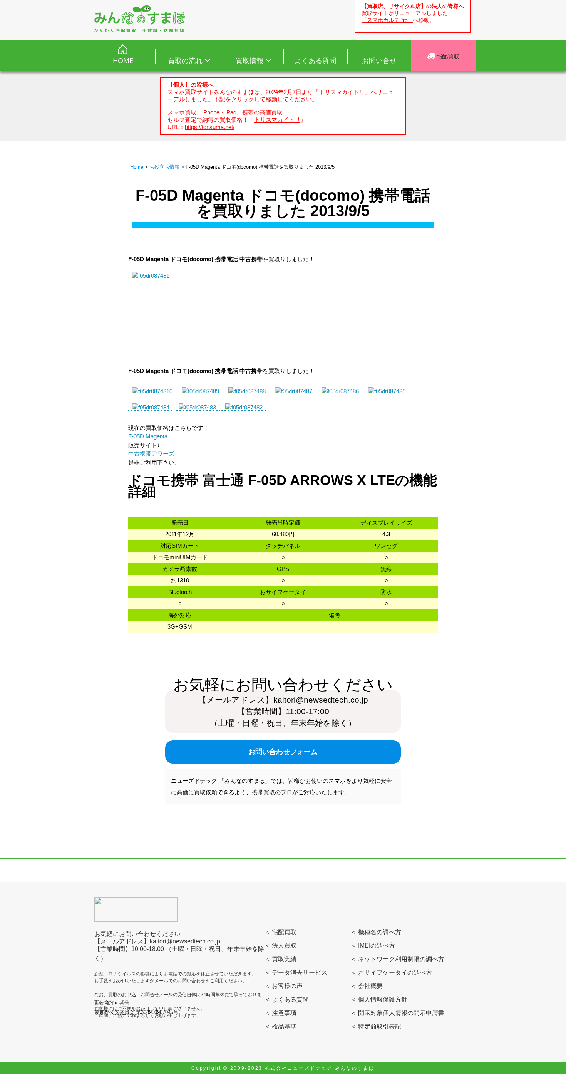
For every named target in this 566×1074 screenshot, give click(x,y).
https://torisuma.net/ (209, 127)
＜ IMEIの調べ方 (372, 945)
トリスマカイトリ (277, 119)
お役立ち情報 (164, 167)
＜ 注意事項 (280, 1013)
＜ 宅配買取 (280, 932)
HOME (123, 60)
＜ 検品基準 (280, 1026)
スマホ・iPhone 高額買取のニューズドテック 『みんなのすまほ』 (139, 18)
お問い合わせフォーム (283, 752)
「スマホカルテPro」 (387, 20)
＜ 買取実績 (280, 959)
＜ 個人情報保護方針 (378, 999)
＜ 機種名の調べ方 (375, 932)
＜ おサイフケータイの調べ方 (391, 972)
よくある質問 (315, 60)
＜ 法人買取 (280, 945)
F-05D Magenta (147, 436)
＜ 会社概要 (366, 986)
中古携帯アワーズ (154, 453)
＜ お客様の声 (283, 986)
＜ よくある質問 (286, 999)
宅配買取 (447, 56)
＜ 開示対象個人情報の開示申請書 (397, 1013)
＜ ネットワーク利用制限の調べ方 (397, 959)
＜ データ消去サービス (295, 972)
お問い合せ (379, 60)
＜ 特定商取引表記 (375, 1026)
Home (136, 167)
